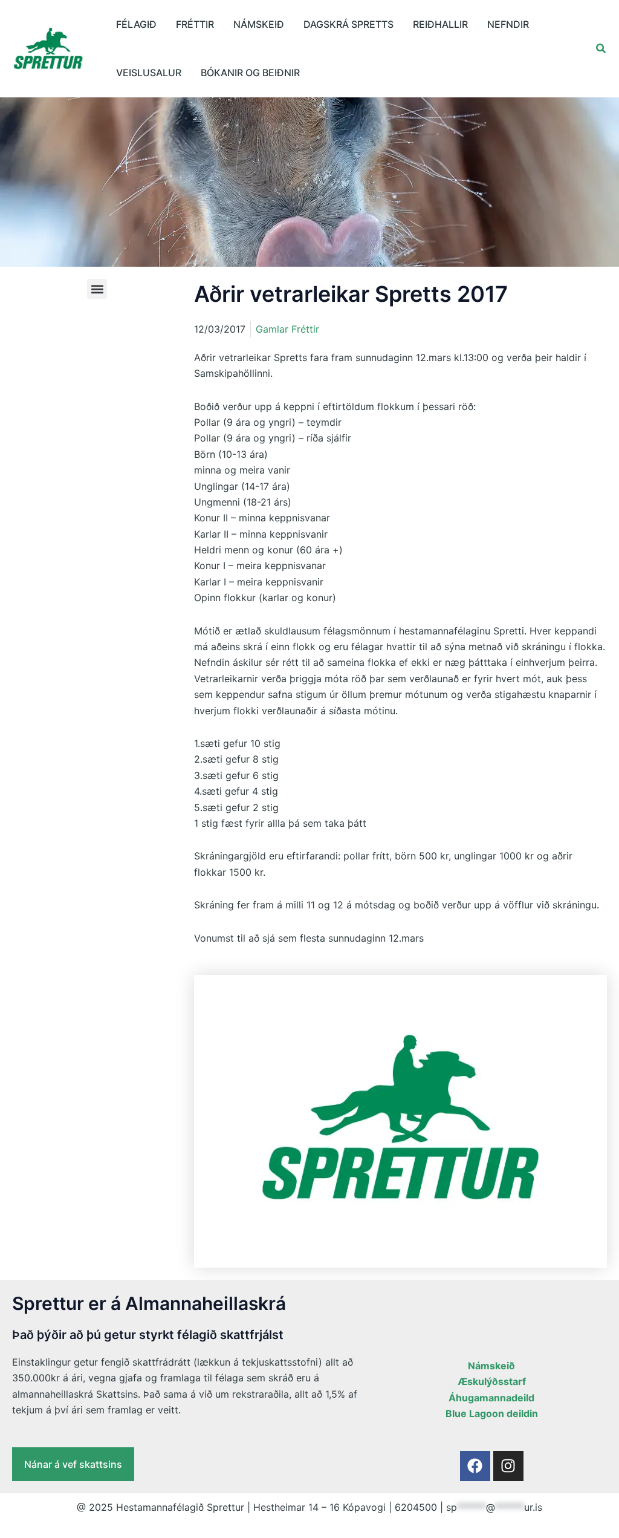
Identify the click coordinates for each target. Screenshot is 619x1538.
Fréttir (195, 24)
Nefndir (508, 24)
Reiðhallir (440, 24)
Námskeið (258, 24)
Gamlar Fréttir (287, 329)
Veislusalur (148, 73)
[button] (601, 48)
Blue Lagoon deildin (492, 1413)
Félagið (136, 24)
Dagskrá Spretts (348, 24)
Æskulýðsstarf (492, 1381)
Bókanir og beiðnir (250, 73)
